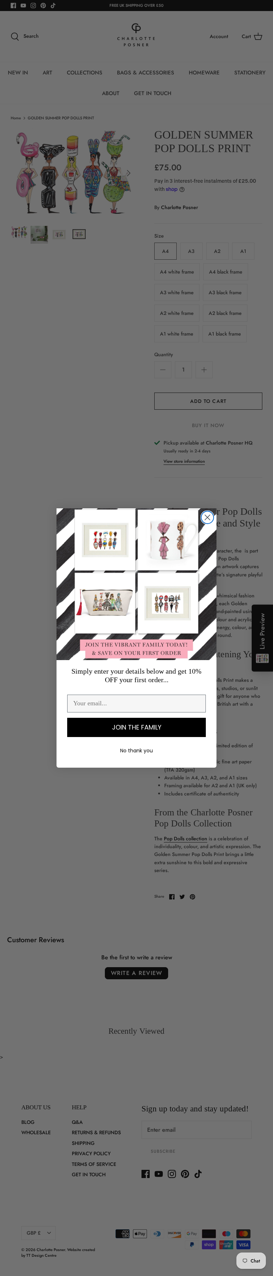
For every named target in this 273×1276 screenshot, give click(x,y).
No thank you (136, 750)
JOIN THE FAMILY (136, 727)
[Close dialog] (207, 517)
